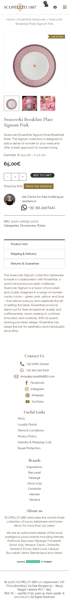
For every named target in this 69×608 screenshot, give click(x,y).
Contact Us (34, 355)
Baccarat (34, 472)
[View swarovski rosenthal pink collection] (29, 103)
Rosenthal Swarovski (32, 19)
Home (10, 19)
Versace (34, 499)
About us (34, 510)
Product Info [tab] (19, 244)
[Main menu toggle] (65, 7)
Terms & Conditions (31, 430)
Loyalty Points (27, 424)
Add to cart (42, 175)
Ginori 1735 (34, 483)
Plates (41, 225)
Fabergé (34, 478)
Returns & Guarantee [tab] (25, 263)
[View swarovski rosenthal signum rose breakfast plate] (11, 103)
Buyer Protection (29, 448)
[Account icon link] (55, 7)
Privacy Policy (27, 436)
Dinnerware (28, 225)
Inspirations (34, 467)
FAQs (21, 418)
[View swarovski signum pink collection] (47, 103)
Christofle (34, 489)
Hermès (34, 494)
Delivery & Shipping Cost (34, 442)
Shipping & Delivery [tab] (24, 254)
